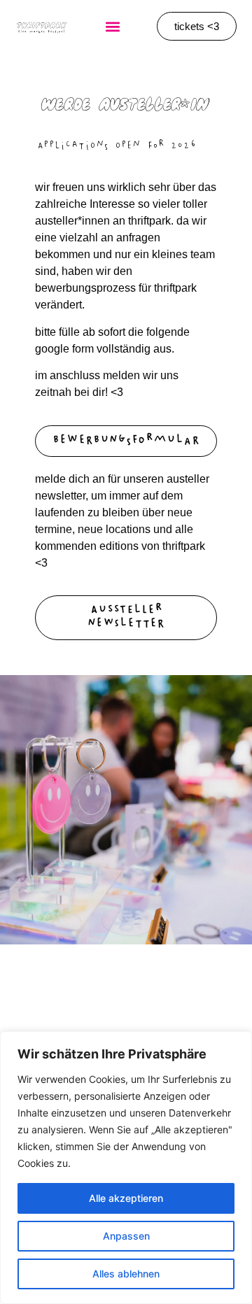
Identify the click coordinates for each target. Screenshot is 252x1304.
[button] (112, 26)
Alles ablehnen (126, 1274)
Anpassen (126, 1236)
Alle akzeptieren (126, 1198)
